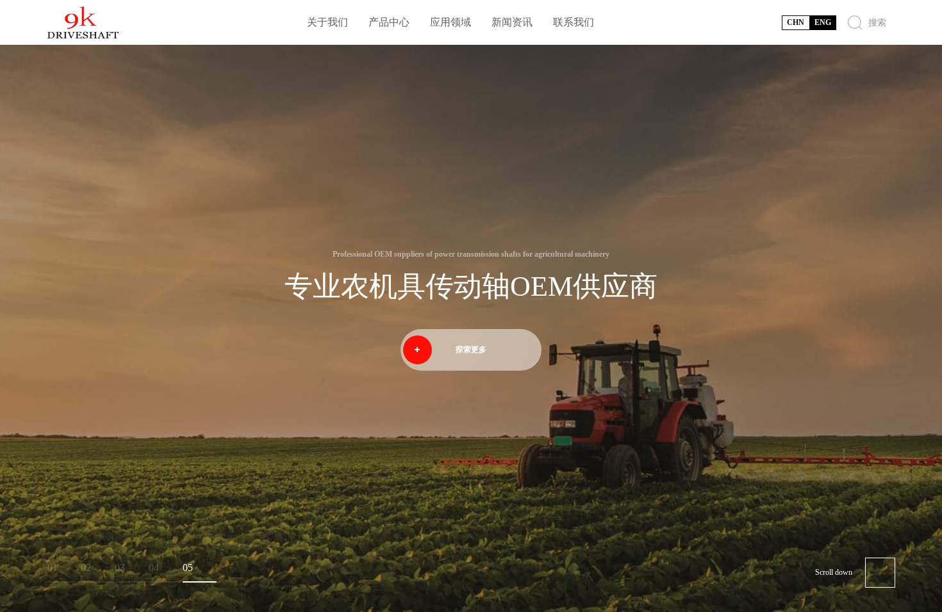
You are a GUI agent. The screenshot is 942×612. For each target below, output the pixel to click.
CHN (795, 22)
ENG (822, 22)
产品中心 (388, 22)
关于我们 (327, 22)
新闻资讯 (512, 22)
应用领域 (450, 22)
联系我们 (573, 22)
